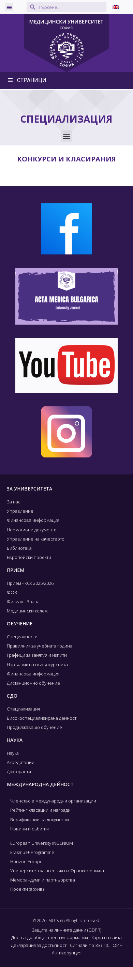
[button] (9, 7)
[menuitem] (115, 7)
